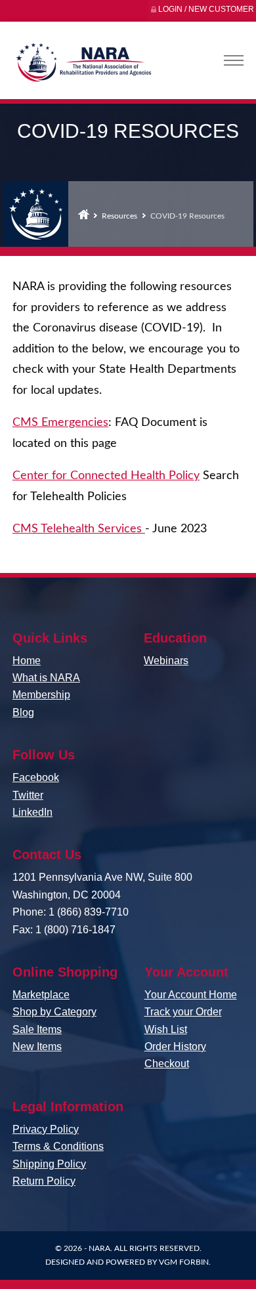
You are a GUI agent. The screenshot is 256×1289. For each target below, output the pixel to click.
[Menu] (234, 60)
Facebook (35, 777)
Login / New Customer (206, 9)
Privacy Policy (45, 1129)
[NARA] (83, 65)
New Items (37, 1046)
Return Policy (43, 1181)
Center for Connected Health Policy (106, 476)
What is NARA (46, 677)
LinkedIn (32, 812)
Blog (23, 712)
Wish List (165, 1029)
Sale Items (37, 1029)
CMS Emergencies (60, 423)
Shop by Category (54, 1011)
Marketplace (41, 994)
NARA (99, 1248)
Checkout (166, 1063)
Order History (175, 1046)
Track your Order (183, 1011)
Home (83, 213)
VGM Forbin (184, 1262)
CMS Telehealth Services (78, 529)
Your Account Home (190, 994)
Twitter (27, 795)
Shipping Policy (49, 1164)
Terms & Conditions (58, 1146)
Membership (41, 694)
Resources (119, 216)
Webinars (166, 660)
